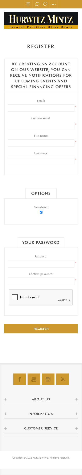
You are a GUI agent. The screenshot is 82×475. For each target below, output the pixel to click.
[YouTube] (34, 379)
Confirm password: (41, 274)
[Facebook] (19, 379)
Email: (41, 101)
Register (41, 328)
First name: (41, 136)
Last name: (41, 153)
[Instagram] (48, 379)
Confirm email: (41, 118)
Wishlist (45, 4)
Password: (41, 256)
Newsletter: (41, 207)
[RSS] (62, 379)
